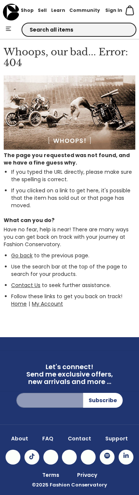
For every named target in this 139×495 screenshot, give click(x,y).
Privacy (87, 475)
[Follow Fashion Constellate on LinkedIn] (126, 457)
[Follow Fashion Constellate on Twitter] (69, 457)
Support (116, 439)
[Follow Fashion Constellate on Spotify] (107, 457)
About (19, 439)
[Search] (124, 30)
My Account (47, 303)
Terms (50, 475)
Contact (79, 439)
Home (19, 303)
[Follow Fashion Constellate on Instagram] (13, 457)
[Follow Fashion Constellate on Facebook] (50, 457)
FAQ (47, 439)
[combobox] (79, 29)
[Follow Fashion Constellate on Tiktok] (31, 457)
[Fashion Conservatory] (11, 12)
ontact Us (27, 285)
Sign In (113, 10)
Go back (22, 255)
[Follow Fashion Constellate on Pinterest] (88, 457)
